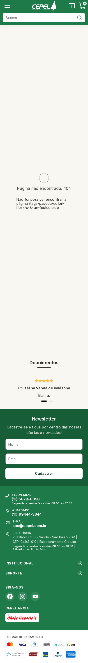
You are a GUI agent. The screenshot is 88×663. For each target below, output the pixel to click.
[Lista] (7, 5)
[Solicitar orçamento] (71, 5)
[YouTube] (35, 596)
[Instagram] (22, 596)
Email (12, 459)
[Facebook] (9, 596)
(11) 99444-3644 (27, 514)
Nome (13, 444)
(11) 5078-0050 (26, 499)
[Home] (44, 5)
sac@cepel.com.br (30, 526)
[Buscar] (79, 17)
